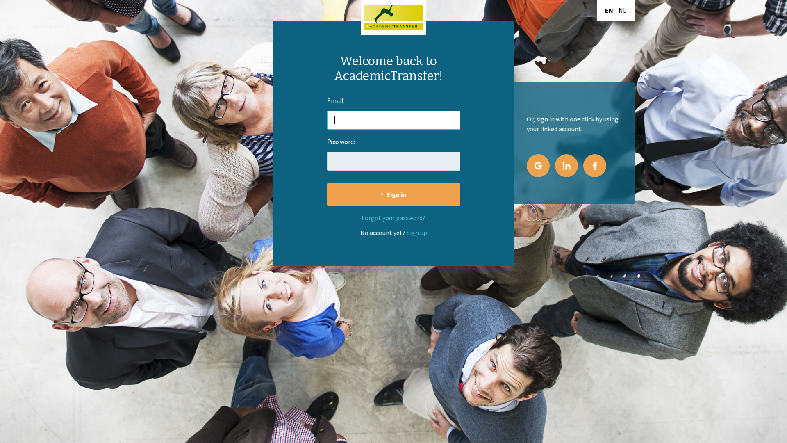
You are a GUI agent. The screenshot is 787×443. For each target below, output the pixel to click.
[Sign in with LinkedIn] (566, 165)
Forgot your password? (393, 218)
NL (622, 10)
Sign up (417, 232)
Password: (341, 141)
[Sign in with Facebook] (594, 165)
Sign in (396, 194)
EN (609, 10)
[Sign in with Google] (538, 165)
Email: (336, 100)
